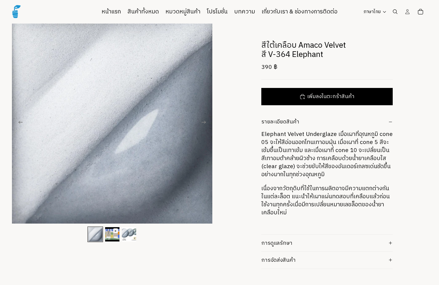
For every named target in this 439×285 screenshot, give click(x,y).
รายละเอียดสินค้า (280, 121)
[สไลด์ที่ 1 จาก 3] (95, 234)
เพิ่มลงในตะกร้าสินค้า (330, 96)
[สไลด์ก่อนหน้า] (18, 123)
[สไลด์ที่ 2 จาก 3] (112, 234)
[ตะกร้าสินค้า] (420, 11)
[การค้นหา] (395, 11)
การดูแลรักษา (276, 243)
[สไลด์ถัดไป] (205, 123)
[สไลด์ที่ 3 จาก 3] (129, 234)
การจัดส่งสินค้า (278, 260)
